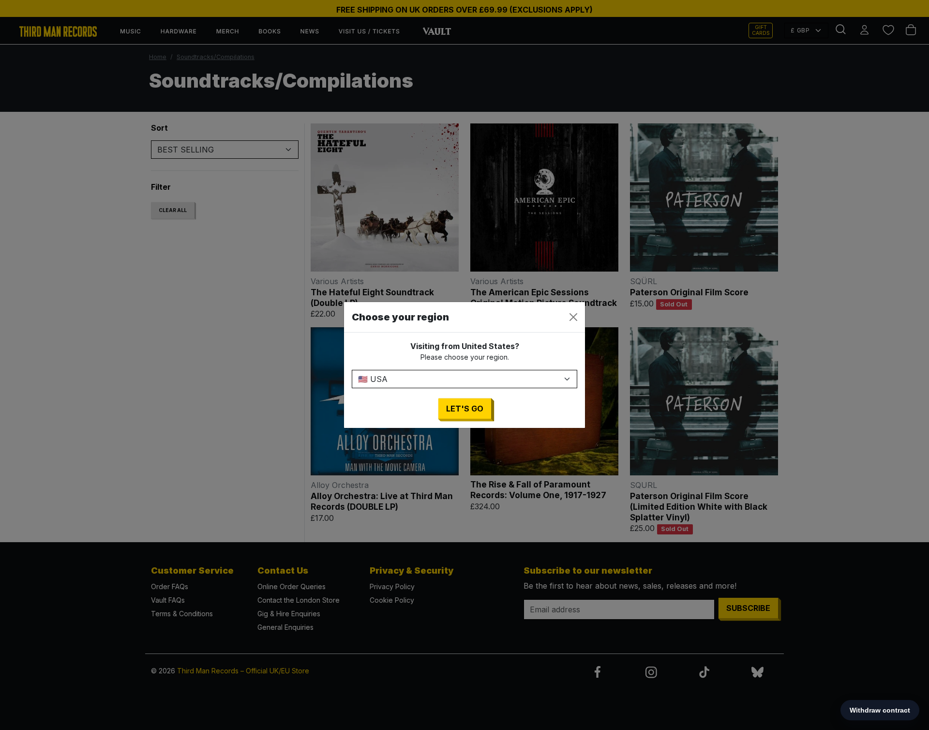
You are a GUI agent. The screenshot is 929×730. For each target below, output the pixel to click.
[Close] (573, 317)
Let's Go (464, 408)
